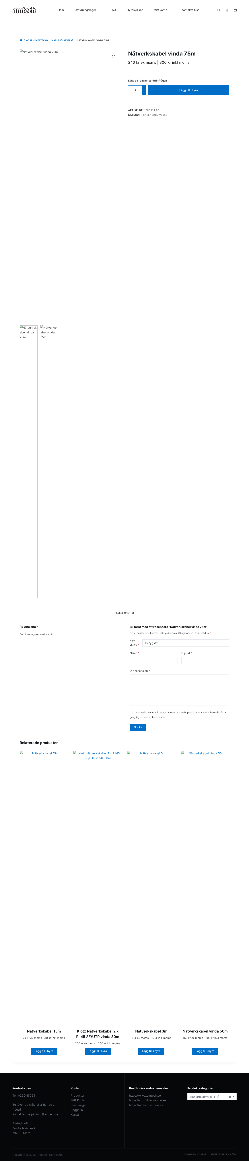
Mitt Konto (78, 1100)
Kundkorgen (79, 1105)
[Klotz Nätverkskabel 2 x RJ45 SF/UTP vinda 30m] (97, 887)
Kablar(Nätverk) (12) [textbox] (210, 1097)
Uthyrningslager (85, 10)
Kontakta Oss (190, 10)
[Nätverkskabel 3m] (151, 887)
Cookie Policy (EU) (195, 1154)
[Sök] (218, 10)
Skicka (137, 727)
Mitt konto (160, 10)
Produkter (77, 1095)
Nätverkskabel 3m (151, 1031)
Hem (61, 10)
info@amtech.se (47, 1114)
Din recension (140, 670)
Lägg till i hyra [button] (44, 1051)
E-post (186, 653)
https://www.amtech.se (145, 1095)
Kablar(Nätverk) (155, 114)
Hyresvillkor (135, 10)
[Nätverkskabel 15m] (44, 887)
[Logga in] (227, 10)
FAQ (113, 10)
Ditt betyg (134, 643)
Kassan (75, 1114)
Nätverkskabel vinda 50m (205, 1031)
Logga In (77, 1110)
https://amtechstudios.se (146, 1105)
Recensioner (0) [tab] (124, 613)
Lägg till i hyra (188, 90)
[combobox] (212, 1096)
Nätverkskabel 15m (44, 1031)
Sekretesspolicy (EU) (224, 1154)
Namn (134, 653)
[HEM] (21, 40)
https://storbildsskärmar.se (147, 1100)
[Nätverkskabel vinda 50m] (205, 887)
